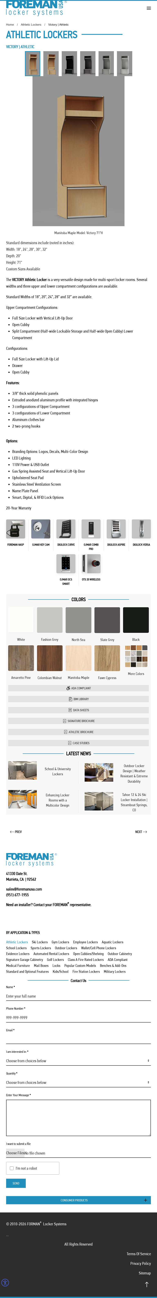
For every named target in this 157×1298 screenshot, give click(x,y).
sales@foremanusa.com (24, 889)
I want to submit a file (18, 1144)
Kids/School (60, 971)
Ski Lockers (40, 942)
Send (16, 1183)
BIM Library (81, 699)
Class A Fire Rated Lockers (86, 959)
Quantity (11, 1073)
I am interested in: (17, 1052)
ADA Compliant (81, 688)
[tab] (32, 63)
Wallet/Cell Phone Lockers (98, 948)
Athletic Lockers (17, 942)
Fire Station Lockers (86, 971)
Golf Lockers (55, 959)
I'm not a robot (26, 1168)
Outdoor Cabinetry (120, 953)
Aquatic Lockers (112, 942)
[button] (149, 8)
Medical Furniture (18, 965)
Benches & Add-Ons (113, 965)
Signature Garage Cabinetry (24, 959)
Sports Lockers (41, 948)
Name (10, 987)
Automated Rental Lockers (51, 953)
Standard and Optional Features (27, 971)
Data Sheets (81, 710)
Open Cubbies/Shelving (88, 953)
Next (138, 832)
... (7, 1234)
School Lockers (16, 948)
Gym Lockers (60, 942)
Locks (56, 965)
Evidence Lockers (17, 953)
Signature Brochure (81, 721)
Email (10, 1030)
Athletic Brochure (81, 732)
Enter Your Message (18, 1095)
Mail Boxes (41, 965)
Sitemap (145, 1273)
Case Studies (81, 743)
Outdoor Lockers (66, 948)
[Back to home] (36, 8)
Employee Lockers (85, 942)
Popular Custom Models (80, 965)
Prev (18, 832)
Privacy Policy (140, 1263)
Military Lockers (115, 971)
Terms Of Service (139, 1253)
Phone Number (15, 1008)
